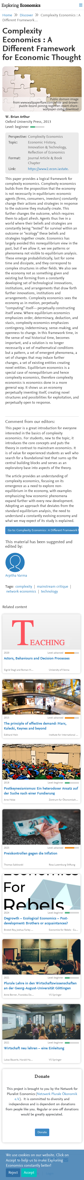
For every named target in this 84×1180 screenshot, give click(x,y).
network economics (21, 592)
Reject (13, 1173)
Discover (26, 15)
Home (7, 15)
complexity (23, 587)
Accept (29, 1173)
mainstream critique (52, 587)
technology (49, 592)
